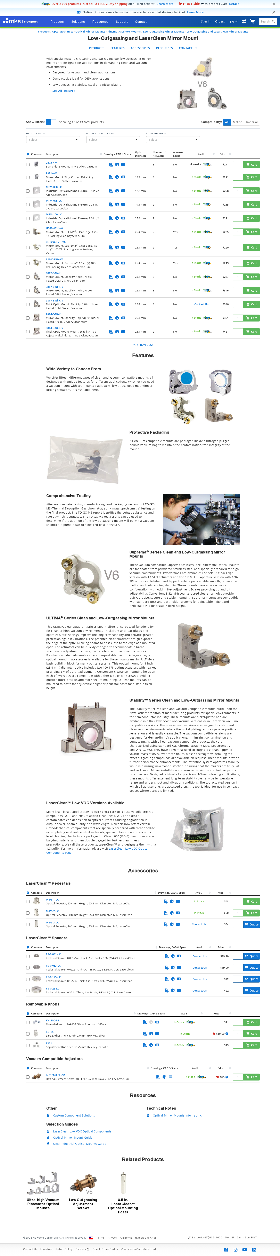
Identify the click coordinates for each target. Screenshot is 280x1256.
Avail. (201, 154)
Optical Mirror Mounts (90, 31)
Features (117, 48)
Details (234, 4)
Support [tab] (122, 21)
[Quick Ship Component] (207, 164)
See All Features (63, 91)
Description (52, 154)
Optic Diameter (35, 133)
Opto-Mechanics (62, 31)
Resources (164, 48)
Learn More (165, 4)
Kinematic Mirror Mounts (124, 31)
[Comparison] (244, 21)
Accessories (140, 48)
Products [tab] (57, 21)
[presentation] (140, 628)
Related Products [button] (143, 1159)
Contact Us (188, 48)
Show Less (145, 345)
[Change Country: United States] (91, 1238)
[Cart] (253, 21)
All (227, 122)
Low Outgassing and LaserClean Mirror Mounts (217, 31)
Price (222, 154)
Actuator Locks (156, 133)
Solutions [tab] (78, 21)
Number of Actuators (100, 133)
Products (44, 31)
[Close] (273, 4)
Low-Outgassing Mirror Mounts (163, 31)
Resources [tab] (100, 21)
